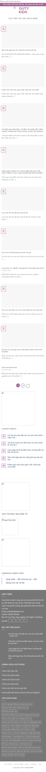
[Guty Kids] (23, 10)
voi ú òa (4, 740)
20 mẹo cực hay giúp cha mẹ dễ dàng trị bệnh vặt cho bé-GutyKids (22, 350)
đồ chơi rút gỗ (19, 755)
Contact (33, 764)
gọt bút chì (5, 726)
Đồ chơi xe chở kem (9, 751)
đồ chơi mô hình (36, 751)
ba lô (3, 704)
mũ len (27, 729)
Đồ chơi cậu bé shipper (9, 747)
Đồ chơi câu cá (26, 744)
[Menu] (3, 10)
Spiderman (24, 733)
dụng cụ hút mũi (7, 722)
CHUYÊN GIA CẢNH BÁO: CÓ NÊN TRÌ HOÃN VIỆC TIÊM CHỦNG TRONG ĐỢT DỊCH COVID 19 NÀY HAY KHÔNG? (22, 130)
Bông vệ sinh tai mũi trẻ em (23, 704)
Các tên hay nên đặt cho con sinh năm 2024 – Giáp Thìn (25, 436)
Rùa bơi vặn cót (7, 733)
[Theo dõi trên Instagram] (14, 620)
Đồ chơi (4, 744)
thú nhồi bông (6, 737)
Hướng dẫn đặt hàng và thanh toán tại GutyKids (21, 693)
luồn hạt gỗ (5, 729)
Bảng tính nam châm (9, 708)
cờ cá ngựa (20, 718)
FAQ (40, 764)
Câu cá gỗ (11, 718)
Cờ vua (28, 718)
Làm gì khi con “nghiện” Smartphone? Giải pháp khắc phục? (23, 268)
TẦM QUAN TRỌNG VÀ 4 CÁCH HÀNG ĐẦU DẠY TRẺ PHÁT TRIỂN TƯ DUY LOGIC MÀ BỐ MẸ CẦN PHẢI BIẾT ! (23, 172)
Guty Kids (32, 18)
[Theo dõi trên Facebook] (10, 620)
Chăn (4, 718)
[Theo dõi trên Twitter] (18, 620)
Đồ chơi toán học (34, 747)
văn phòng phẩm (15, 740)
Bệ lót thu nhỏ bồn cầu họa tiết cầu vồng (15, 715)
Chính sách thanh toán (11, 680)
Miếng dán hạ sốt (17, 729)
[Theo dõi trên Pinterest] (26, 620)
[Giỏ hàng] (42, 10)
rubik (32, 729)
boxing (10, 704)
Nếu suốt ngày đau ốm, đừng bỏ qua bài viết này (19, 50)
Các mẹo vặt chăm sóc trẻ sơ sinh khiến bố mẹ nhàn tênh (22, 310)
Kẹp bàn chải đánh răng (30, 726)
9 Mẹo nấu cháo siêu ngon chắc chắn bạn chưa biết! (20, 90)
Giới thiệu (8, 764)
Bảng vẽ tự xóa (23, 708)
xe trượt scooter (27, 740)
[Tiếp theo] (28, 386)
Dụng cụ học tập (20, 722)
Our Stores (18, 764)
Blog (27, 764)
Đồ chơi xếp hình (23, 751)
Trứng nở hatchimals (32, 737)
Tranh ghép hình (18, 737)
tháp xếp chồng (35, 733)
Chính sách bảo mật (10, 671)
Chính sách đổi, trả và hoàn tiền (14, 688)
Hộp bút (18, 726)
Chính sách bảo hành (9, 367)
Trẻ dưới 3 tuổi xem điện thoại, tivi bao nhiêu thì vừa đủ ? (25, 444)
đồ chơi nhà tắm (7, 755)
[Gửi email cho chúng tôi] (22, 620)
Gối (12, 726)
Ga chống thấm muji (34, 722)
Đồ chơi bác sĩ (14, 744)
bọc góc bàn (35, 715)
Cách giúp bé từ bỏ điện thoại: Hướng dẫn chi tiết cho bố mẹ (25, 451)
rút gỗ (17, 733)
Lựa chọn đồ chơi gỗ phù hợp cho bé (15, 213)
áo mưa (37, 740)
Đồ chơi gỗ (23, 747)
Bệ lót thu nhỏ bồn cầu (9, 711)
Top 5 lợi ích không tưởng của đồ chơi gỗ (16, 252)
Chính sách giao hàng (10, 675)
